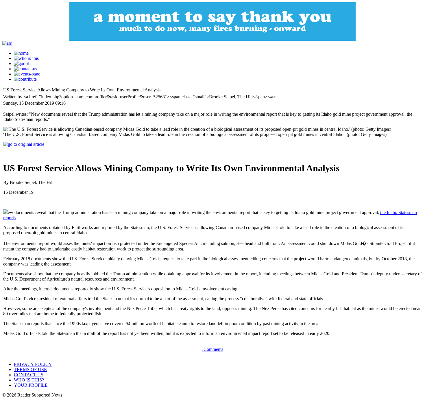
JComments (212, 349)
